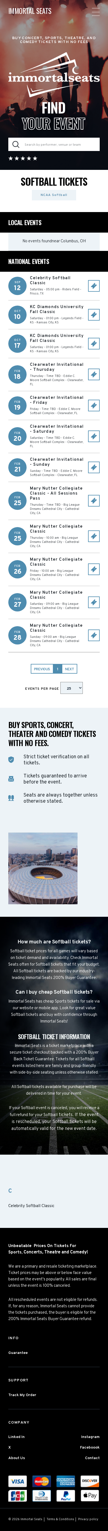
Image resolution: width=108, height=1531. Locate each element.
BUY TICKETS (94, 286)
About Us (16, 1458)
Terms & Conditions (60, 1519)
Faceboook (90, 1447)
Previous (42, 669)
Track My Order (22, 1395)
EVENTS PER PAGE (42, 689)
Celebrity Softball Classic (31, 1206)
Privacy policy (88, 1519)
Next (69, 669)
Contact (92, 1458)
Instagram (90, 1437)
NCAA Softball (54, 195)
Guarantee (18, 1353)
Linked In (16, 1437)
